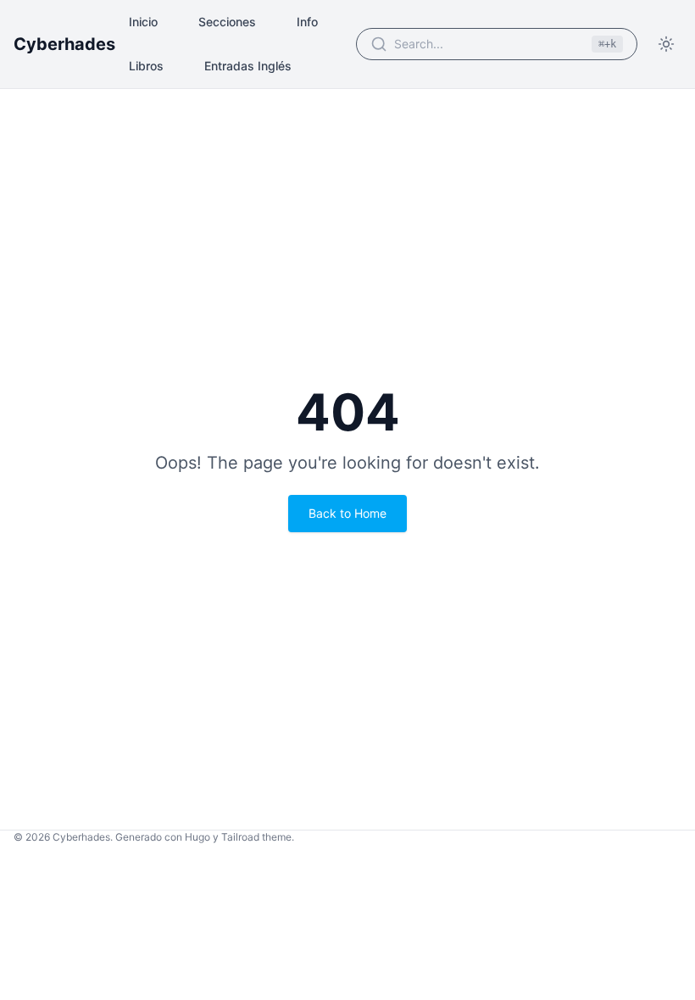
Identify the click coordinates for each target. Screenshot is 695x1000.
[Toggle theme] (666, 44)
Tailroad (240, 837)
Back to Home (347, 513)
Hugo (197, 837)
